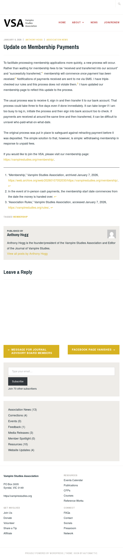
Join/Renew (111, 22)
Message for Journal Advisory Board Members (31, 351)
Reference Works (73, 500)
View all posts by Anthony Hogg (27, 253)
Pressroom (70, 528)
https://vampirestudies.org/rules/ (28, 207)
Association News (57, 39)
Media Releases (18, 432)
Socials (68, 523)
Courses (68, 495)
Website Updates (19, 450)
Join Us (8, 513)
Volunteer (9, 523)
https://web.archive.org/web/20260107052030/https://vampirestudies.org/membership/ (63, 180)
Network (68, 533)
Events (12, 421)
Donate (8, 518)
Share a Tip (10, 528)
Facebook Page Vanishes (92, 349)
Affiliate (8, 533)
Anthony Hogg (34, 39)
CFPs (67, 490)
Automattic (90, 553)
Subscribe (18, 381)
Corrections (15, 415)
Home (62, 22)
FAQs (67, 513)
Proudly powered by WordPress (44, 553)
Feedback (14, 427)
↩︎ (9, 186)
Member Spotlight (19, 438)
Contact (68, 518)
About (76, 22)
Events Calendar (73, 480)
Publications (71, 485)
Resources (15, 444)
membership (20, 216)
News (94, 22)
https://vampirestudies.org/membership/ (29, 159)
